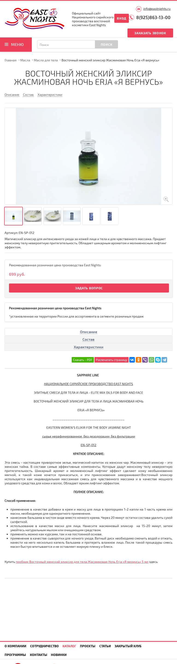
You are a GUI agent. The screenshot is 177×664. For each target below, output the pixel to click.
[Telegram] (164, 360)
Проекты (87, 646)
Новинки (59, 655)
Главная (11, 60)
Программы (15, 655)
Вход (121, 18)
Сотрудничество (44, 646)
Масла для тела (46, 60)
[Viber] (145, 360)
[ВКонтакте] (132, 360)
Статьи (105, 646)
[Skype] (158, 360)
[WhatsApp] (151, 360)
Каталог (69, 646)
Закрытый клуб (128, 646)
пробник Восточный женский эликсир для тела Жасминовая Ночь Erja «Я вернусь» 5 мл (82, 562)
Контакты (38, 655)
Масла (25, 60)
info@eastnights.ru (157, 9)
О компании (15, 646)
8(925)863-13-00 (153, 17)
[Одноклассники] (138, 360)
